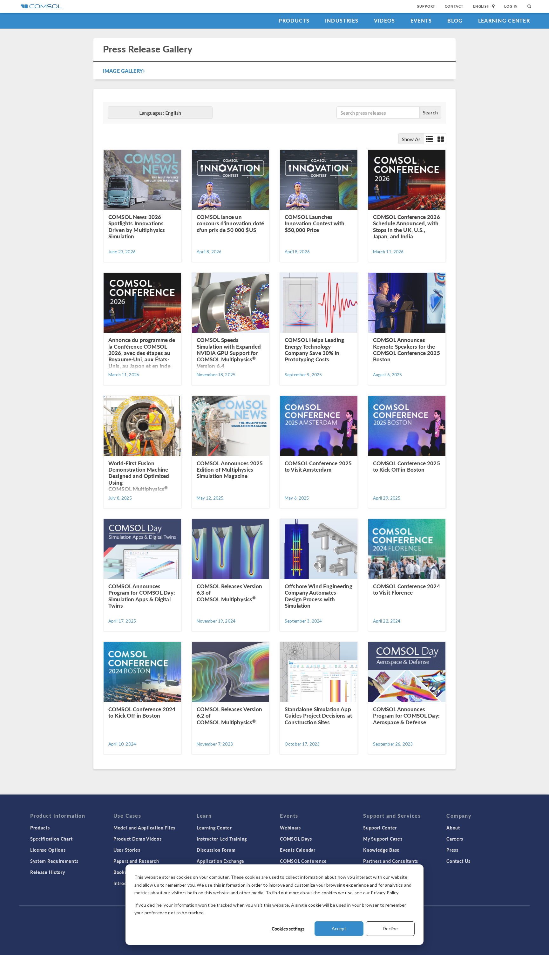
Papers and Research (136, 861)
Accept (339, 928)
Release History (47, 872)
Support (426, 6)
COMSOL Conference (303, 861)
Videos (384, 20)
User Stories (126, 850)
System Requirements (54, 861)
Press (452, 850)
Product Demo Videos (137, 839)
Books (120, 872)
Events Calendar (297, 850)
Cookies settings (288, 928)
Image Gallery (123, 70)
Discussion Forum (216, 850)
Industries (342, 20)
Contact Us (458, 861)
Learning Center (504, 20)
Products (294, 20)
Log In (511, 6)
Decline (390, 928)
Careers (454, 839)
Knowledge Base (381, 850)
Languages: (160, 113)
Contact (454, 6)
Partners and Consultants (390, 861)
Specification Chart (51, 839)
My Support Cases (382, 839)
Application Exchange (220, 861)
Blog (455, 20)
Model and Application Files (144, 827)
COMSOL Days (296, 839)
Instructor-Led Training (222, 839)
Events (421, 20)
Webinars (290, 827)
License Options (48, 850)
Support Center (380, 827)
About (453, 827)
